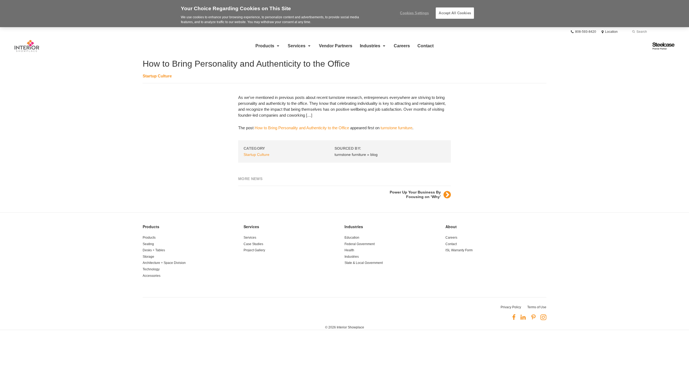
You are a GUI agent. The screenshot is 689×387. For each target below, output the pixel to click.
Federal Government (359, 244)
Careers (402, 46)
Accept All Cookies (455, 13)
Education (351, 237)
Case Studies (253, 244)
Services (296, 46)
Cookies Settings (414, 13)
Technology (151, 269)
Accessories (151, 276)
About (451, 226)
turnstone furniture (396, 128)
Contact (425, 46)
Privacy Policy (511, 307)
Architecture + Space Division (164, 263)
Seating (148, 244)
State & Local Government (363, 263)
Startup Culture (157, 76)
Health (349, 250)
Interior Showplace (350, 327)
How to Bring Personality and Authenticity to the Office (302, 128)
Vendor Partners (335, 46)
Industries (370, 46)
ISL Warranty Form (459, 250)
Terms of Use (536, 307)
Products (264, 46)
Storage (148, 257)
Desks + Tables (154, 250)
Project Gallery (254, 250)
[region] (344, 13)
